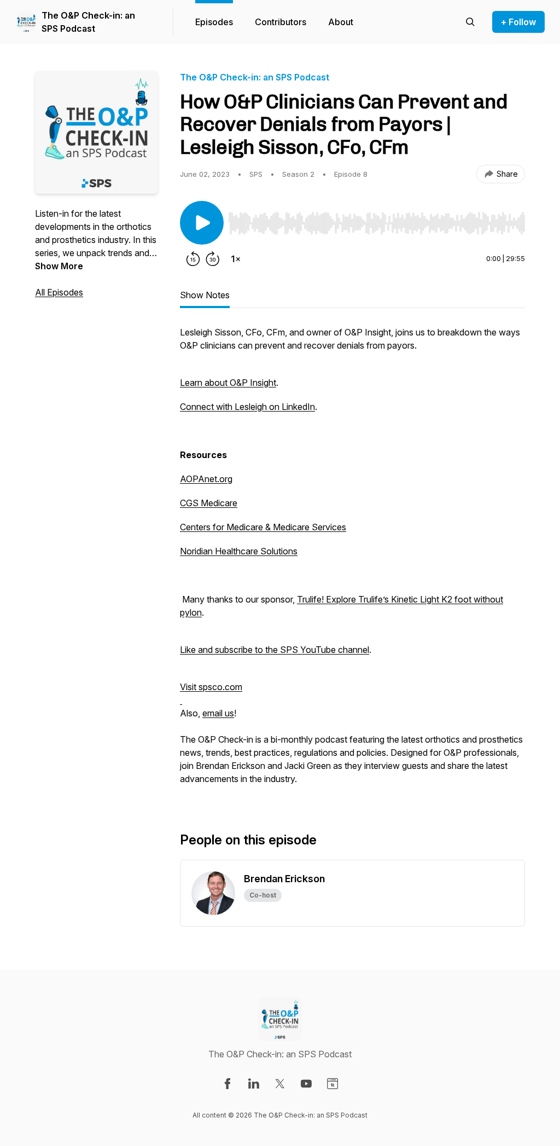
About (340, 21)
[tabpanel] (352, 561)
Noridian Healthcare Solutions (239, 551)
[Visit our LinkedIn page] (253, 1083)
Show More (59, 266)
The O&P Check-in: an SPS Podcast (88, 22)
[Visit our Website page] (332, 1083)
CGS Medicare (208, 502)
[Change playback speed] (236, 259)
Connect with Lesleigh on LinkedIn (247, 406)
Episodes (214, 21)
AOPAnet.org (206, 478)
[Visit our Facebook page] (227, 1083)
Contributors (280, 21)
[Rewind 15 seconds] (193, 259)
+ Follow (518, 21)
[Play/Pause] (202, 223)
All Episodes (59, 292)
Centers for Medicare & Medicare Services (263, 527)
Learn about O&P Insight (228, 382)
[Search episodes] (470, 21)
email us (218, 713)
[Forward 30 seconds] (212, 259)
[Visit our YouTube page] (306, 1083)
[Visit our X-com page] (280, 1083)
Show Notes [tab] (205, 295)
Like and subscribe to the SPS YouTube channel (274, 649)
